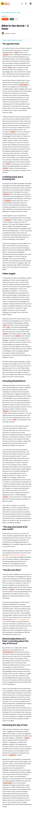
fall (8, 327)
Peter (16, 52)
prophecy (8, 201)
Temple (12, 132)
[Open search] (22, 3)
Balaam (6, 411)
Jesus (8, 164)
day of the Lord (8, 652)
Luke (4, 325)
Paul (9, 67)
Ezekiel (18, 336)
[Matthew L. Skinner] (3, 33)
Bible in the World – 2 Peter (13, 12)
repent (27, 738)
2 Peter (4, 12)
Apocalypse (23, 85)
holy (14, 420)
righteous (12, 755)
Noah (12, 589)
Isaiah (5, 334)
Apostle (5, 55)
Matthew (6, 194)
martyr (5, 168)
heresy (5, 497)
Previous (11, 19)
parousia (8, 220)
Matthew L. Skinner (10, 33)
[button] (30, 3)
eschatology (7, 783)
